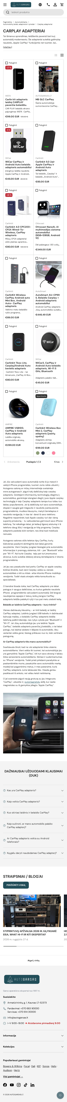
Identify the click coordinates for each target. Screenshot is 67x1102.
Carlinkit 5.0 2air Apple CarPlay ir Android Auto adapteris (45, 166)
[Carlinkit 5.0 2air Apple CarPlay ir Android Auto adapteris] (49, 141)
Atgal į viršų (33, 960)
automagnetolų (32, 682)
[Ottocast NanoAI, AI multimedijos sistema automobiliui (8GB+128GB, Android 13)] (49, 206)
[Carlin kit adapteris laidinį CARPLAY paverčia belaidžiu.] (18, 79)
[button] (62, 4)
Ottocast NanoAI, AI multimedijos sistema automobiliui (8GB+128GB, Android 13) (48, 232)
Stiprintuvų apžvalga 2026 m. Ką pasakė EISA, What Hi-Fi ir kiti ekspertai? (30, 932)
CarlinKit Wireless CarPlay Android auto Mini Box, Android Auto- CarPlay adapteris (17, 300)
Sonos (46, 1066)
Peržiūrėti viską (16, 885)
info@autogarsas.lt (17, 1017)
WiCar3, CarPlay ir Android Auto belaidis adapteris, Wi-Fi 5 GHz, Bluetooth (48, 367)
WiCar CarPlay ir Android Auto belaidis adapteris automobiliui (18, 164)
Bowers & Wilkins (12, 1066)
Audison (7, 1070)
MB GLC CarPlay (45, 99)
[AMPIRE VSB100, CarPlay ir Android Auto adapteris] (18, 407)
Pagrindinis (7, 22)
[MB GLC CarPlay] (49, 79)
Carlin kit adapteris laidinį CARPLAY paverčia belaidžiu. (16, 102)
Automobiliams (21, 22)
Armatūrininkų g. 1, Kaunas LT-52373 (27, 1002)
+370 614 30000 (27, 1011)
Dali (33, 1066)
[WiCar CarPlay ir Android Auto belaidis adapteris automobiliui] (18, 141)
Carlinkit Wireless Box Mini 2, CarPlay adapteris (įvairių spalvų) (48, 432)
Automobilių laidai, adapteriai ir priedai (19, 24)
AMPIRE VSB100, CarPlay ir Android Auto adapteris (15, 430)
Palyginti (13, 63)
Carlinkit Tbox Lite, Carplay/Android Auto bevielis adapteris (18, 365)
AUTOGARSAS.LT (16, 1094)
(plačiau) (7, 47)
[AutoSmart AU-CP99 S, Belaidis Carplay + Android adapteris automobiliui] (49, 274)
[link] (13, 462)
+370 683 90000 (30, 1008)
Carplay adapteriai (44, 24)
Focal (27, 1066)
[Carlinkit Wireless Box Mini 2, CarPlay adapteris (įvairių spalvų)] (49, 407)
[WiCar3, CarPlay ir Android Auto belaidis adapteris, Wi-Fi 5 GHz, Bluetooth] (49, 342)
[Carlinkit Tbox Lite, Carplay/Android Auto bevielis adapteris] (18, 342)
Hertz (17, 1070)
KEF (39, 1066)
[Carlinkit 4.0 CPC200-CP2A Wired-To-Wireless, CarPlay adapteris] (18, 206)
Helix (53, 1066)
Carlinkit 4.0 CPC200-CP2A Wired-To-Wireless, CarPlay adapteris (18, 231)
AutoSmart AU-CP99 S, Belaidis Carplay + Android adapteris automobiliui (48, 299)
